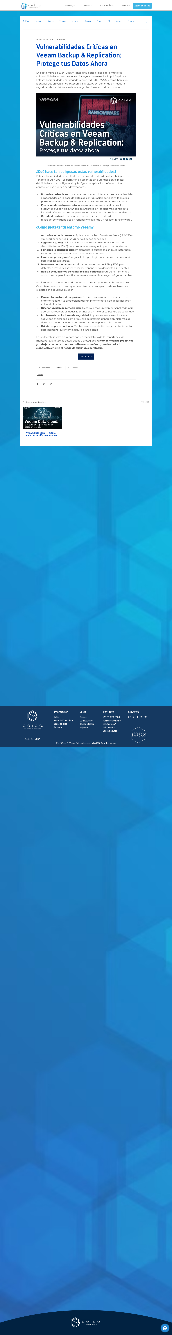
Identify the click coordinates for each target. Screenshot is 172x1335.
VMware (119, 21)
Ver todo (145, 402)
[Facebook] (137, 717)
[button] (84, 6)
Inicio (56, 717)
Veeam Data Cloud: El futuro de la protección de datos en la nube (41, 434)
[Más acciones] (134, 39)
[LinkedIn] (133, 717)
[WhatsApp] (129, 717)
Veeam (39, 21)
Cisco (99, 21)
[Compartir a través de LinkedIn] (44, 384)
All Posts (27, 21)
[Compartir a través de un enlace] (50, 384)
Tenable (62, 21)
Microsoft (76, 21)
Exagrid (88, 21)
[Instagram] (141, 717)
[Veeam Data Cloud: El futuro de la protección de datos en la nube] (42, 418)
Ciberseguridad (44, 368)
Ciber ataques (72, 368)
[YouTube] (145, 717)
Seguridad (58, 368)
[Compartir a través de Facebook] (37, 384)
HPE (108, 21)
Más (130, 21)
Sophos (50, 21)
